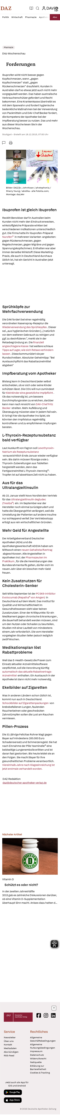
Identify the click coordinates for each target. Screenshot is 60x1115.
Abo (55, 17)
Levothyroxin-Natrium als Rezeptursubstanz (28, 451)
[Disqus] (30, 953)
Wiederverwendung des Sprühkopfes (24, 327)
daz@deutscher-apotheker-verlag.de (25, 782)
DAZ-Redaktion (12, 779)
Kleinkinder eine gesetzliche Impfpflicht (29, 393)
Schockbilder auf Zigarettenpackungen (25, 703)
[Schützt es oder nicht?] (30, 856)
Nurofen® (8, 237)
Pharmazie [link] (8, 47)
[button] (6, 8)
